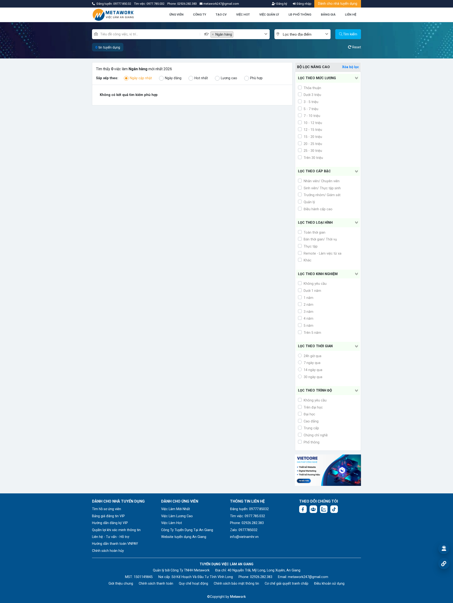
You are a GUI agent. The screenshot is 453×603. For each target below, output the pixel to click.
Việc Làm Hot (171, 523)
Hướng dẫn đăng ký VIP (110, 523)
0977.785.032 (156, 3)
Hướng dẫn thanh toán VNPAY (115, 544)
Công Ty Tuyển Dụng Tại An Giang (187, 530)
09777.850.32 (122, 3)
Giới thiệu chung (121, 584)
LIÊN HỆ (350, 14)
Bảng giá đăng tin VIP (108, 516)
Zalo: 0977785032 (243, 530)
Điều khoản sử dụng (329, 584)
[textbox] (249, 34)
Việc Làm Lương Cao (177, 516)
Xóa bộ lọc (350, 67)
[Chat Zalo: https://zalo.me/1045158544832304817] (323, 509)
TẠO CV (221, 14)
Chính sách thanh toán (156, 584)
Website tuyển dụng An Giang (183, 537)
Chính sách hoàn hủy (108, 551)
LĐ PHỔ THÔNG (300, 14)
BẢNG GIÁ (328, 14)
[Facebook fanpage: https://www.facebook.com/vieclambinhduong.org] (303, 509)
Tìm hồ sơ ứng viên (106, 509)
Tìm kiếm (350, 34)
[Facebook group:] (313, 509)
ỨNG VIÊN (176, 14)
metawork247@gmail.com (308, 577)
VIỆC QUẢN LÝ (269, 14)
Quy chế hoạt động (193, 584)
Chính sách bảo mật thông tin (236, 584)
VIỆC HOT (243, 14)
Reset (356, 47)
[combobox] (240, 34)
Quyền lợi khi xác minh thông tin (116, 530)
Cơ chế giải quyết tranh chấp (286, 584)
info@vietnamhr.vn (244, 537)
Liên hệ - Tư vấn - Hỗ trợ (110, 537)
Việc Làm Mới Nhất (175, 509)
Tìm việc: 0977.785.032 (247, 516)
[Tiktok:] (334, 509)
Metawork (238, 597)
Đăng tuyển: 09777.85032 (249, 509)
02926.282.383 (187, 3)
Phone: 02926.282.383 (247, 523)
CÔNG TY (199, 14)
